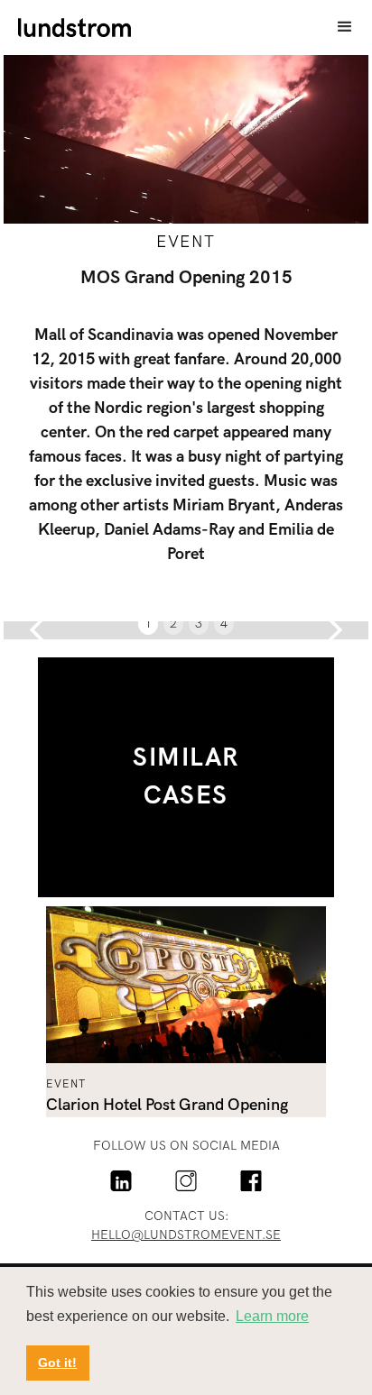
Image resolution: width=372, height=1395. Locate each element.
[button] (345, 27)
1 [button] (148, 623)
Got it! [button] (57, 1362)
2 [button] (173, 623)
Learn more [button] (272, 1316)
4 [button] (224, 623)
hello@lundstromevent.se (186, 1235)
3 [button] (198, 623)
